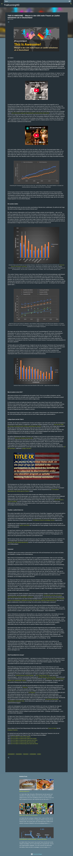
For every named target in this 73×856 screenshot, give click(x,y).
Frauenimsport (11, 754)
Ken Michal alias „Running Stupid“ (47, 677)
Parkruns (25, 687)
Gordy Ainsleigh (29, 675)
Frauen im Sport (52, 728)
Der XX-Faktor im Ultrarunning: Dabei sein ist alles (24, 738)
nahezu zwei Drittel (25, 525)
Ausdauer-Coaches (12, 730)
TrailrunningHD (11, 5)
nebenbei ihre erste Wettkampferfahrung (18, 542)
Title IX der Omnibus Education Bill (24, 438)
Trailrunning (19, 754)
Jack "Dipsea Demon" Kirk (42, 675)
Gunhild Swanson (20, 675)
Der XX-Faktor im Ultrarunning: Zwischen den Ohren (24, 740)
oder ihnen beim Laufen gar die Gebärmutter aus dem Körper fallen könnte (30, 113)
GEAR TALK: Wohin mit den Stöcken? (28, 815)
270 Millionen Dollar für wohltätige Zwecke (43, 520)
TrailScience (25, 754)
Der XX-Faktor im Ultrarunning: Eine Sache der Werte (24, 743)
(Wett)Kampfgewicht (24, 791)
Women (39, 754)
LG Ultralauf (32, 692)
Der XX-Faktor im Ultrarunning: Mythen (21, 736)
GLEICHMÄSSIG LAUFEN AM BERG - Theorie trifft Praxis (33, 839)
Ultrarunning (33, 754)
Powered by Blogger (37, 854)
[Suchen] (71, 3)
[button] (8, 22)
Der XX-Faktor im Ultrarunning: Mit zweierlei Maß (23, 742)
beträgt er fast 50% (26, 448)
